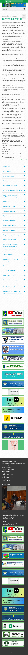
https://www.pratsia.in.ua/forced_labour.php (17, 159)
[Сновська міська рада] (14, 5)
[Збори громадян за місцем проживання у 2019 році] (14, 498)
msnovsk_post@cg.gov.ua (8, 469)
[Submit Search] (6, 1)
